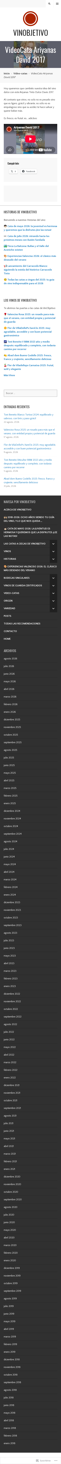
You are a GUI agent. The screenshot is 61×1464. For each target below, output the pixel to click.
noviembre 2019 (12, 1275)
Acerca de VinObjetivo (17, 509)
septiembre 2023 (13, 925)
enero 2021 (9, 1169)
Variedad (9, 608)
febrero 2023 (11, 978)
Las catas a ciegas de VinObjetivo (25, 543)
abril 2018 (9, 1420)
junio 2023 (9, 948)
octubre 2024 (11, 826)
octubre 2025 (11, 734)
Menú (57, 3)
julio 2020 (9, 1214)
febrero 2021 (10, 1161)
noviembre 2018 (12, 1367)
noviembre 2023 (12, 910)
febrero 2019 (10, 1344)
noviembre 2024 (12, 818)
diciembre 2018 (12, 1359)
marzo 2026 (10, 696)
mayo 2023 (10, 955)
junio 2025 (9, 765)
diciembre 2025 (12, 719)
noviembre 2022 (12, 1001)
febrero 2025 (11, 795)
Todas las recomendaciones (22, 623)
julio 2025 (9, 757)
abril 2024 (9, 872)
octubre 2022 (11, 1009)
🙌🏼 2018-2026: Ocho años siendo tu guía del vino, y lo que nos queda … (29, 519)
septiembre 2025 (13, 742)
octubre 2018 (11, 1374)
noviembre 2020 (12, 1184)
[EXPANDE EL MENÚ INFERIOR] (53, 543)
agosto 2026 (10, 658)
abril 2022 (9, 1054)
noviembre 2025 (12, 727)
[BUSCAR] (49, 3)
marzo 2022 (10, 1062)
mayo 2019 (9, 1321)
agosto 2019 (10, 1298)
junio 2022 (9, 1039)
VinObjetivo (30, 32)
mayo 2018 (9, 1412)
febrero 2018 (10, 1435)
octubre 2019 (11, 1283)
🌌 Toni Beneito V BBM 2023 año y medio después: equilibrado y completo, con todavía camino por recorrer (30, 345)
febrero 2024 (11, 887)
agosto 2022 (10, 1024)
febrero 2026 (11, 704)
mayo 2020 (10, 1230)
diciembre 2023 (12, 902)
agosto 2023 (10, 932)
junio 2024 (9, 856)
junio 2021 (9, 1131)
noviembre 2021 (12, 1092)
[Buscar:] (30, 393)
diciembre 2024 (12, 811)
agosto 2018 (10, 1390)
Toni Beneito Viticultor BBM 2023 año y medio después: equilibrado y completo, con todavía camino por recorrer (28, 464)
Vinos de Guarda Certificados (23, 585)
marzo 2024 (10, 879)
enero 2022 (10, 1077)
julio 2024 (9, 849)
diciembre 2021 (12, 1085)
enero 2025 (10, 803)
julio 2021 (8, 1123)
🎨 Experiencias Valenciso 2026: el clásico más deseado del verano (30, 568)
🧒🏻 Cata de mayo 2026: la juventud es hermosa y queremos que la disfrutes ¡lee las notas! (30, 532)
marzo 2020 (10, 1245)
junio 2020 (9, 1222)
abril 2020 (9, 1237)
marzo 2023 (10, 971)
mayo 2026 (10, 681)
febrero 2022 (10, 1070)
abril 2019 (9, 1329)
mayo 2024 (10, 864)
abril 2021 (9, 1146)
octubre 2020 (11, 1192)
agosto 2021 (10, 1115)
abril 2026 (9, 689)
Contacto (10, 631)
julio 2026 (9, 666)
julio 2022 (9, 1032)
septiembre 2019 (12, 1291)
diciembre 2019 (12, 1268)
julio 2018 (9, 1397)
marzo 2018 (10, 1428)
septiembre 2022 (12, 1016)
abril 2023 (9, 963)
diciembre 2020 (12, 1176)
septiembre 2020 (13, 1199)
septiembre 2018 (12, 1382)
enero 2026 (10, 712)
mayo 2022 (10, 1047)
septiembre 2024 (13, 833)
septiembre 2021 (12, 1108)
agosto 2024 (10, 841)
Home (7, 638)
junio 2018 (9, 1405)
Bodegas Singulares (17, 578)
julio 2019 (9, 1306)
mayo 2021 (9, 1138)
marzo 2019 (10, 1336)
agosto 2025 (10, 750)
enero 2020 (10, 1260)
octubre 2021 (10, 1100)
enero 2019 (9, 1351)
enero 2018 (9, 1443)
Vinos (7, 551)
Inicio (7, 73)
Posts (7, 616)
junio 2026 (9, 673)
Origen (8, 600)
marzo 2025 (10, 788)
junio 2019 (9, 1313)
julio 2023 (9, 940)
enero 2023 (10, 986)
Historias (10, 559)
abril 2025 (9, 780)
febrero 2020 (11, 1252)
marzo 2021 (10, 1153)
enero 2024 (10, 894)
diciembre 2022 (12, 993)
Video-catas (20, 73)
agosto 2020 (10, 1207)
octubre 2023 (11, 917)
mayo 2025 (10, 772)
